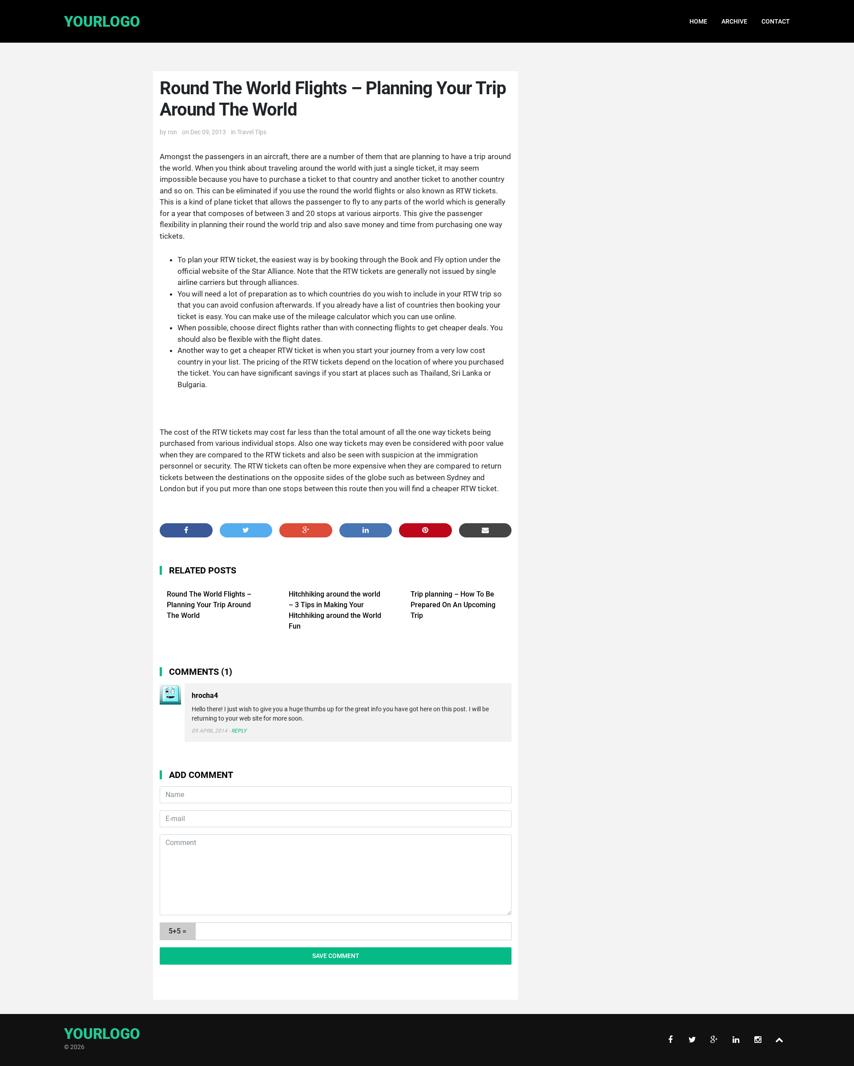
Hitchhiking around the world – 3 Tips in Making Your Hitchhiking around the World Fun (335, 610)
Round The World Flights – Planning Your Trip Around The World (209, 605)
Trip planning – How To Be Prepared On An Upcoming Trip (453, 605)
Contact (775, 21)
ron (172, 132)
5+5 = (177, 931)
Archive (734, 21)
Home (698, 21)
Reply (238, 731)
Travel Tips (251, 132)
